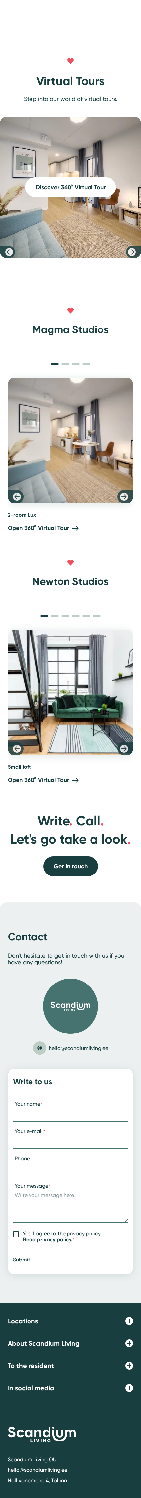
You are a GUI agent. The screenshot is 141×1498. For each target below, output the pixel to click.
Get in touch (71, 866)
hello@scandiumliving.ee (37, 1470)
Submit (21, 1260)
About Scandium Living (44, 1343)
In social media (31, 1388)
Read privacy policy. (47, 1240)
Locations (23, 1321)
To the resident (31, 1366)
